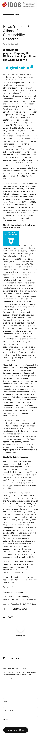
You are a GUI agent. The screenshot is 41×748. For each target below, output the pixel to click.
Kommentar (7, 679)
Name (5, 701)
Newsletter (20, 636)
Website (5, 719)
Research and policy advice (11, 44)
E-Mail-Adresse (8, 710)
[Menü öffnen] (36, 14)
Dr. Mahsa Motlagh (10, 587)
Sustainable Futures (11, 14)
